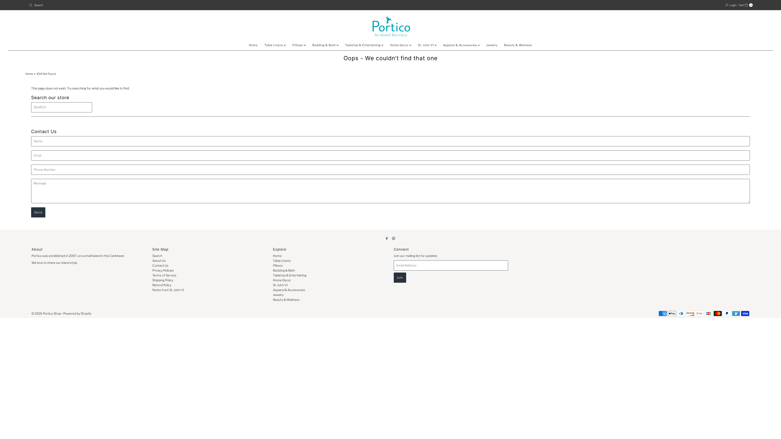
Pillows (298, 45)
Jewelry (491, 45)
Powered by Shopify (77, 313)
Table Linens (274, 45)
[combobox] (208, 5)
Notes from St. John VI (168, 290)
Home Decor (399, 45)
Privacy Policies (163, 270)
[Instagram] (393, 238)
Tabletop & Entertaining (363, 45)
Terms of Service (164, 275)
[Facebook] (387, 238)
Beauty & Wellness (518, 45)
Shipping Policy (162, 280)
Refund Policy (161, 285)
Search (157, 256)
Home (253, 45)
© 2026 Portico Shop (46, 313)
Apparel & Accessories (460, 45)
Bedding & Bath (324, 45)
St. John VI (426, 45)
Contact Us (160, 265)
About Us (159, 261)
